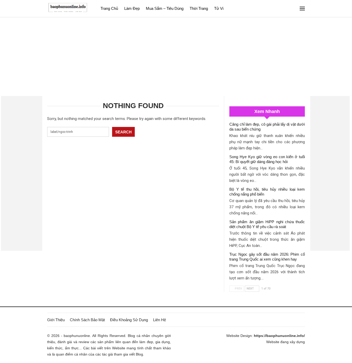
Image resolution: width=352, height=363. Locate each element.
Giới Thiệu (56, 320)
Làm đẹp (132, 8)
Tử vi (218, 8)
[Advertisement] (176, 56)
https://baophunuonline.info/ (279, 336)
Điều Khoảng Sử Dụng (129, 320)
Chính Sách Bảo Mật (87, 320)
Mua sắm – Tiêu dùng (164, 8)
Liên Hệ (159, 320)
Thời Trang (199, 8)
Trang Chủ (109, 8)
